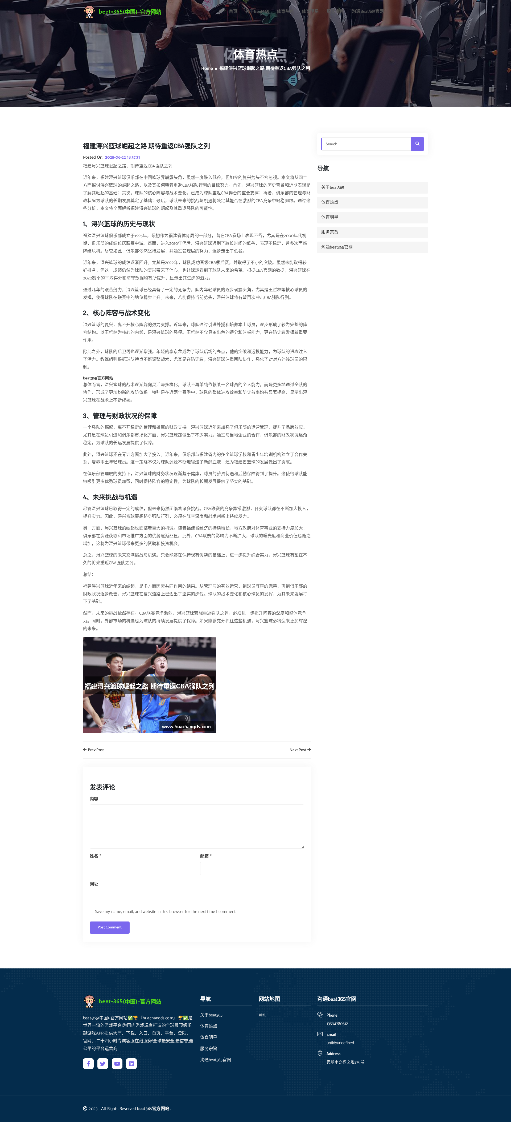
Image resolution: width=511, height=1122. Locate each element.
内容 (94, 799)
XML (262, 1015)
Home (207, 68)
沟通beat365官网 (368, 12)
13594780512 (337, 1023)
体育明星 (310, 12)
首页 (233, 12)
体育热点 (285, 12)
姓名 (95, 856)
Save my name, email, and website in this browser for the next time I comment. (165, 911)
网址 (94, 884)
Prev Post (95, 750)
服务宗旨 (335, 12)
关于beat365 (257, 12)
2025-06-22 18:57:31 (122, 157)
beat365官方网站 (153, 1108)
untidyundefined (340, 1043)
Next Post (298, 750)
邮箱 (206, 856)
